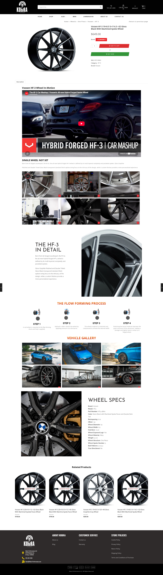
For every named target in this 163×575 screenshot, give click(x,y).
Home (40, 16)
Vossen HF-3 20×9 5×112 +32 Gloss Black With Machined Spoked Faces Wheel (29, 511)
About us (104, 16)
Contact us (119, 16)
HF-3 (97, 21)
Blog (53, 544)
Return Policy (115, 549)
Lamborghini (88, 16)
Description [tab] (20, 82)
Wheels (73, 21)
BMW (74, 16)
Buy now (111, 54)
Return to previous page (138, 21)
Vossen (90, 21)
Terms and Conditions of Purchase (122, 558)
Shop (51, 16)
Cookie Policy (115, 540)
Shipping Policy (116, 553)
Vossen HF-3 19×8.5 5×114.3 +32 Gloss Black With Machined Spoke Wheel (131, 511)
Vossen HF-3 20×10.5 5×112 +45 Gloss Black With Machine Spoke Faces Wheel (63, 511)
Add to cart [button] (98, 489)
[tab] (20, 82)
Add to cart (115, 46)
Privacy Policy (115, 544)
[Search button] (101, 7)
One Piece (82, 21)
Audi (63, 16)
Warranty (82, 544)
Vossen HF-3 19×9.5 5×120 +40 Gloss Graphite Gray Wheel (96, 511)
